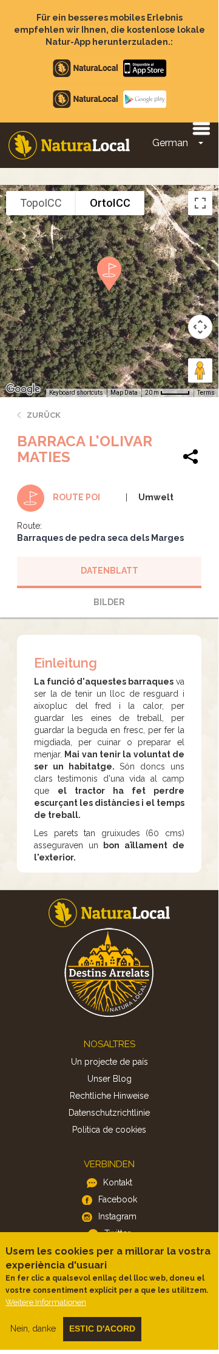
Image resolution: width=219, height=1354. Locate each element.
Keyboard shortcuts (76, 392)
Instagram (117, 1216)
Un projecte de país (109, 1062)
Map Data (124, 392)
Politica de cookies (109, 1129)
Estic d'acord (102, 1328)
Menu (201, 128)
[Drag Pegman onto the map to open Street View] (200, 370)
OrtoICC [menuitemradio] (110, 202)
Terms (206, 392)
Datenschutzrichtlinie (109, 1113)
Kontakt (117, 1182)
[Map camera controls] (200, 327)
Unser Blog (109, 1079)
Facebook (117, 1199)
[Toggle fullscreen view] (200, 203)
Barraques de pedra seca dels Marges (100, 538)
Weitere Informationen (45, 1302)
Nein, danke (33, 1328)
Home (69, 145)
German (170, 143)
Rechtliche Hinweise (109, 1096)
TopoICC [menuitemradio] (41, 202)
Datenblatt (109, 570)
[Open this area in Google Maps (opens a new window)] (23, 389)
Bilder (109, 602)
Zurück (44, 415)
